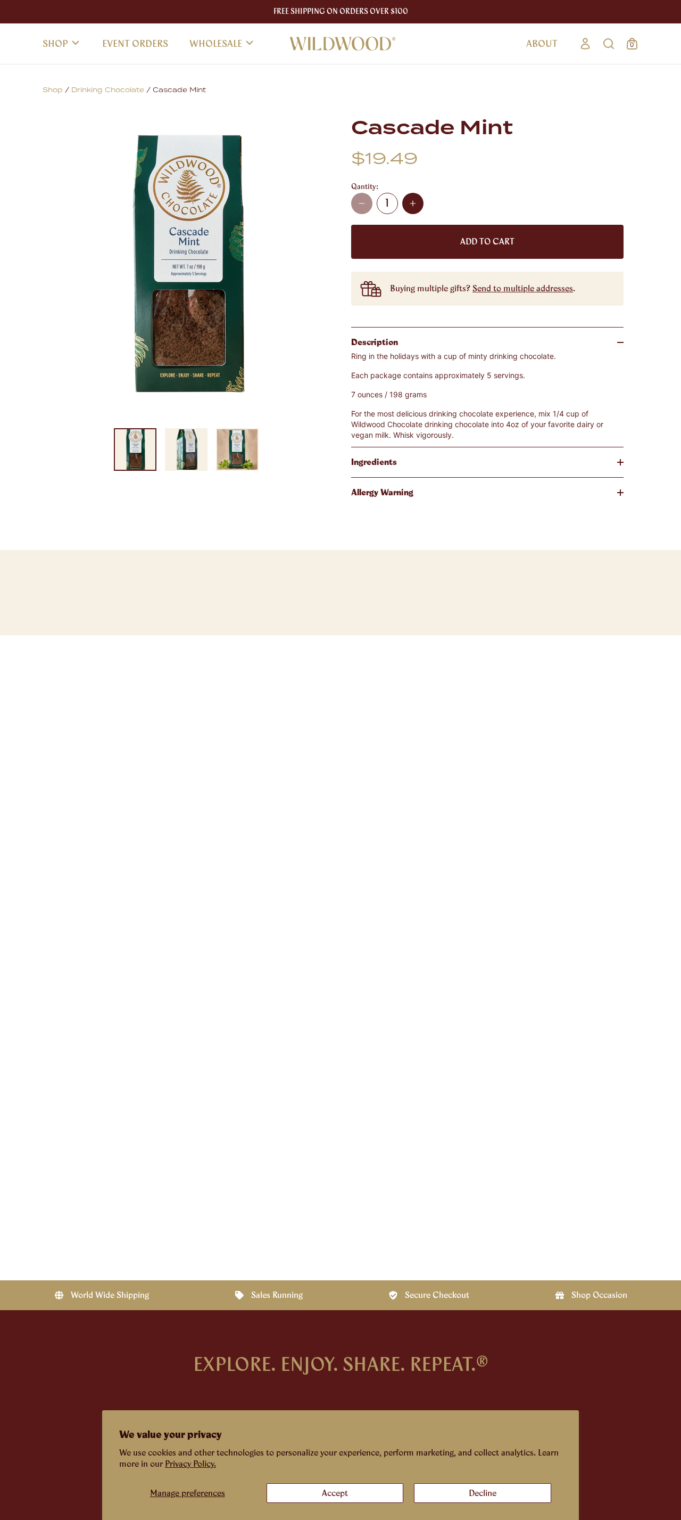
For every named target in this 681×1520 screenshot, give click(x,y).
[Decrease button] (361, 203)
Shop (55, 44)
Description (374, 342)
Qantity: (364, 186)
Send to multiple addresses (522, 288)
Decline (482, 1493)
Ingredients (374, 462)
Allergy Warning (382, 492)
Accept (335, 1493)
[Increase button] (412, 203)
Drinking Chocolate (107, 90)
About (542, 44)
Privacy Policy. (190, 1464)
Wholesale (215, 44)
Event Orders (135, 44)
